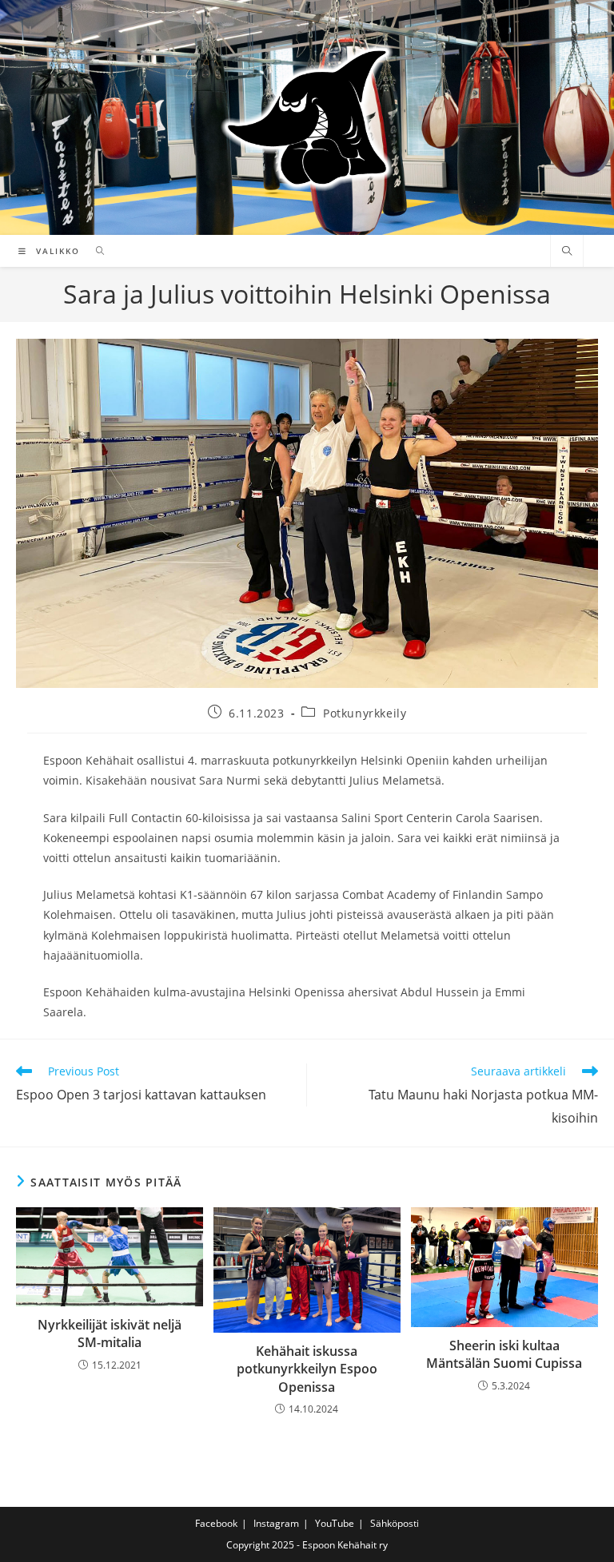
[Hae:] (95, 250)
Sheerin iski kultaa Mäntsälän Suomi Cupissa (504, 1354)
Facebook (216, 1523)
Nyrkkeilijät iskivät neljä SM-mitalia (109, 1333)
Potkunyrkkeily (364, 713)
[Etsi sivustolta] (567, 251)
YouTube (334, 1523)
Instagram (276, 1523)
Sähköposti (394, 1523)
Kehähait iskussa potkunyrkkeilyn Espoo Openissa (307, 1369)
